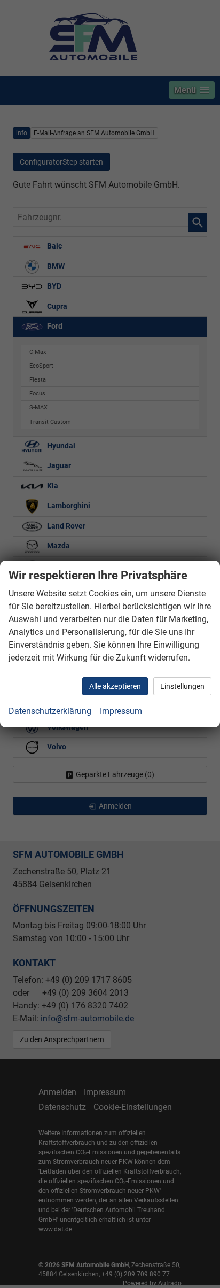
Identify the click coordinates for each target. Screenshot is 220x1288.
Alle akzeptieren (115, 686)
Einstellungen (182, 686)
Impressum (121, 711)
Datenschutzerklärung (50, 711)
